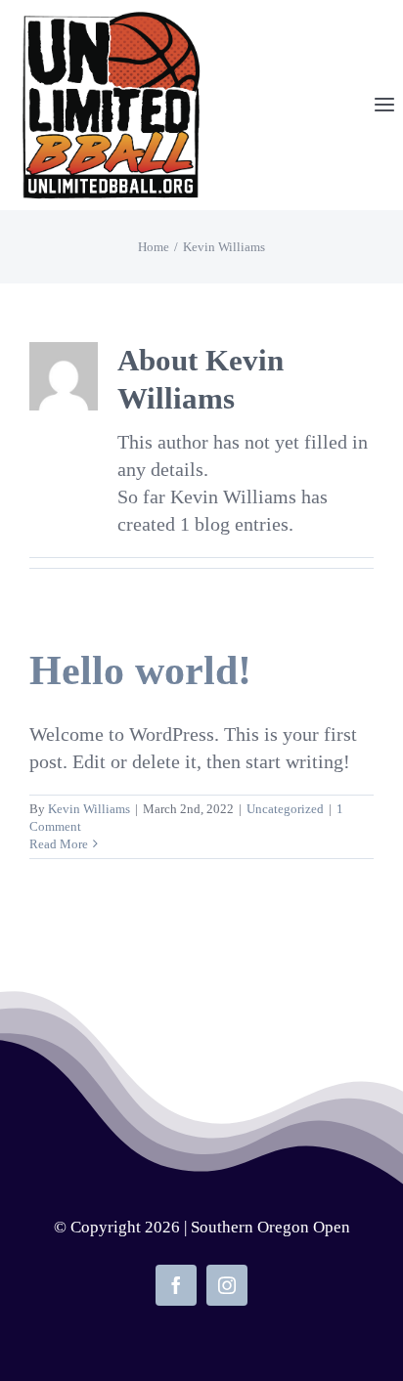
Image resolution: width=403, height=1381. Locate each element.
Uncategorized (285, 808)
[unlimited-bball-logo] (111, 19)
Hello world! (140, 670)
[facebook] (176, 1285)
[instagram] (226, 1285)
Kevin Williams (89, 808)
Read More (58, 844)
